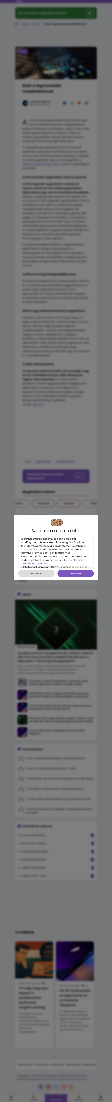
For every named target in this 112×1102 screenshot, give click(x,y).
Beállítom (36, 573)
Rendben (76, 573)
